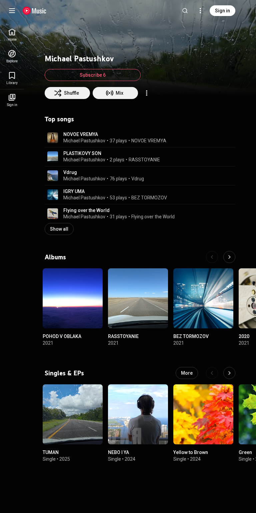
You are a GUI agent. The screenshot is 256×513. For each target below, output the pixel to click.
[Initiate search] (185, 10)
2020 (244, 336)
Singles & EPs (64, 373)
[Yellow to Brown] (203, 414)
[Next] (229, 257)
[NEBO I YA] (138, 414)
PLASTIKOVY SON (82, 153)
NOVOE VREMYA (80, 134)
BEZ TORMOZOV (149, 197)
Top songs (59, 119)
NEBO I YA (118, 452)
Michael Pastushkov (84, 140)
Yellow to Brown (190, 452)
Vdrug (70, 172)
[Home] (34, 11)
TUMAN (51, 452)
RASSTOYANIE (144, 159)
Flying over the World (86, 210)
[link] (12, 35)
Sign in (222, 10)
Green (245, 452)
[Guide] (12, 11)
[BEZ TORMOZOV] (203, 298)
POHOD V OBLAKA (62, 336)
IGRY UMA (74, 191)
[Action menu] (147, 93)
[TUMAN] (73, 414)
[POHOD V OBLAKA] (73, 298)
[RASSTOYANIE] (138, 298)
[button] (52, 137)
